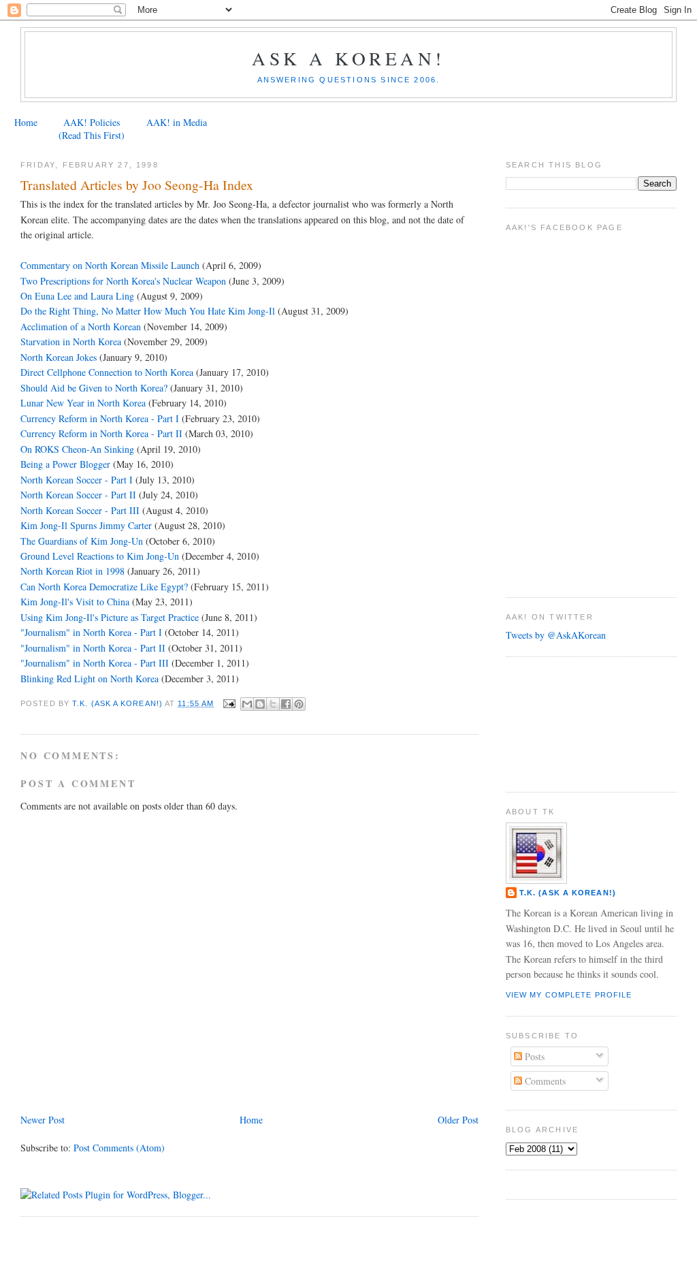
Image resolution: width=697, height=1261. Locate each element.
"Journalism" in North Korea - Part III (94, 662)
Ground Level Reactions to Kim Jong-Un (99, 555)
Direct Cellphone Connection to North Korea (106, 372)
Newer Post (42, 1119)
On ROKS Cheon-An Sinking (77, 449)
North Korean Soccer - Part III (81, 510)
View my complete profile (569, 995)
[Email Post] (228, 703)
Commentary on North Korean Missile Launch (109, 265)
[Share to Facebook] (286, 704)
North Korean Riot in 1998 (72, 570)
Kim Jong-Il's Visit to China (74, 601)
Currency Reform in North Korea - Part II (101, 433)
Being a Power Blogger (65, 464)
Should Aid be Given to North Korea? (93, 387)
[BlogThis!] (260, 704)
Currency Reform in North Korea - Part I (99, 418)
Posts (533, 1056)
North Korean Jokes (58, 357)
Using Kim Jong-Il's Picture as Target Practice (109, 617)
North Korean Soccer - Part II (78, 494)
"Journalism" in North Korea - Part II (92, 647)
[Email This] (247, 704)
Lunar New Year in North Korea (83, 402)
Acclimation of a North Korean (80, 326)
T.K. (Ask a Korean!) (567, 893)
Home (25, 122)
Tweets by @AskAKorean (556, 634)
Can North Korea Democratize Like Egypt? (104, 586)
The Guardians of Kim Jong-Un (81, 540)
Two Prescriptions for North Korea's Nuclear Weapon (123, 280)
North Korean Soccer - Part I (76, 479)
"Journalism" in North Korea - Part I (91, 632)
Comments (544, 1080)
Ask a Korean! (348, 58)
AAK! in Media (176, 122)
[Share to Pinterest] (299, 704)
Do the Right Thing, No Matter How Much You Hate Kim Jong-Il (147, 310)
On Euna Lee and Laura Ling (77, 295)
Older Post (458, 1119)
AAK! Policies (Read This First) (92, 129)
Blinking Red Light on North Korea (90, 678)
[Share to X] (273, 704)
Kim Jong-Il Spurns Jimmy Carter (86, 525)
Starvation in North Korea (70, 341)
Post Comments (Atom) (119, 1147)
